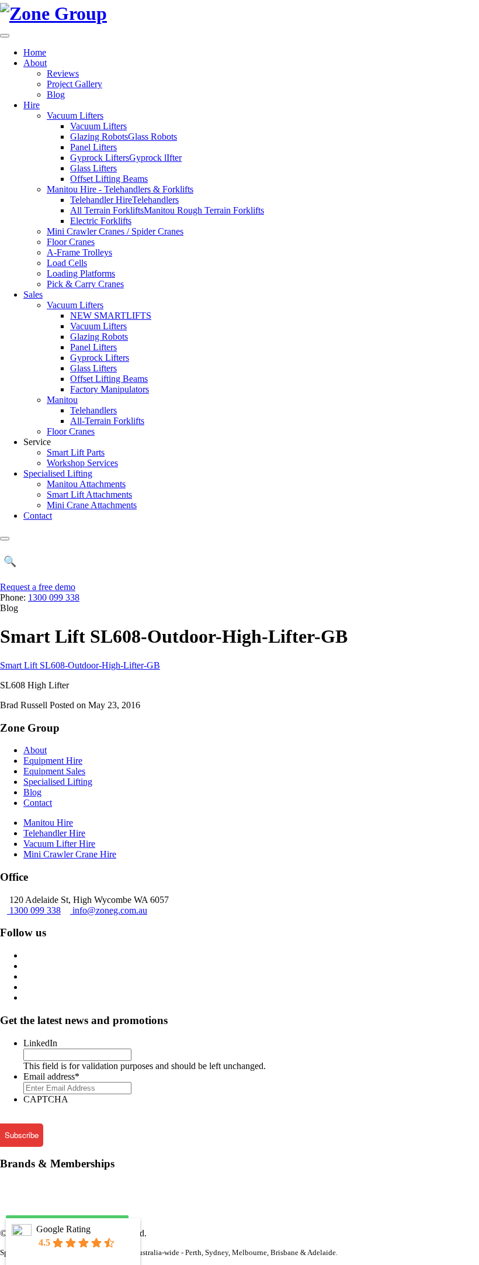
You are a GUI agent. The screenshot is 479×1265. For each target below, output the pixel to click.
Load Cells (67, 263)
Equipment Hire (52, 761)
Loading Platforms (81, 273)
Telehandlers (93, 410)
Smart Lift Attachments (89, 494)
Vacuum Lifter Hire (59, 844)
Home (34, 52)
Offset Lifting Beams (109, 179)
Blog (56, 94)
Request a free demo (37, 587)
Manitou (62, 400)
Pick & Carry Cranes (85, 284)
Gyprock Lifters (99, 358)
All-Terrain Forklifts (107, 421)
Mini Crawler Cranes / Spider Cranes (115, 231)
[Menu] (4, 35)
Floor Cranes (71, 242)
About (35, 63)
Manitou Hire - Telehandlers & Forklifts (120, 189)
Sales (33, 294)
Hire (31, 105)
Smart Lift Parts (76, 452)
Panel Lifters (93, 147)
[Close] (4, 538)
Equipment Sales (54, 771)
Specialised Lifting (57, 473)
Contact (37, 516)
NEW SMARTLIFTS (110, 315)
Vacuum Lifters (75, 115)
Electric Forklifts (100, 221)
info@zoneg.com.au (109, 910)
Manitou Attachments (86, 484)
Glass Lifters (93, 168)
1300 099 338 (53, 597)
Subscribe (22, 1134)
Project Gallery (74, 84)
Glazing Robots (99, 337)
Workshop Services (82, 463)
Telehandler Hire (54, 833)
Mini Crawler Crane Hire (69, 854)
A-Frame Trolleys (79, 252)
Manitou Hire (48, 823)
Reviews (63, 73)
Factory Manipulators (109, 389)
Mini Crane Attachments (92, 505)
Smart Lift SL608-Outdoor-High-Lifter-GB (80, 665)
